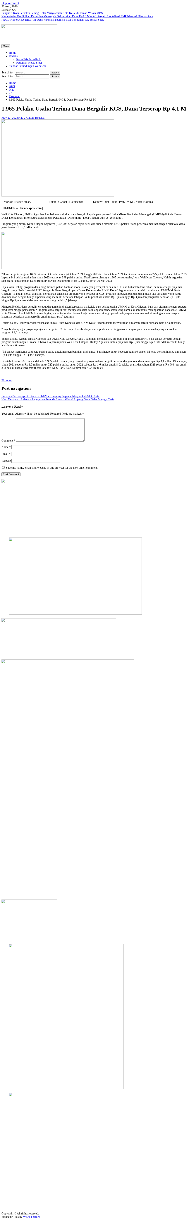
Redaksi (13, 56)
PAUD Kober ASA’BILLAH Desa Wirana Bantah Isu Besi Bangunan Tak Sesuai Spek (52, 19)
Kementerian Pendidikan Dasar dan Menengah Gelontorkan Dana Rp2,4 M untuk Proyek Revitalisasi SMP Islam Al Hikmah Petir (77, 16)
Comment (8, 440)
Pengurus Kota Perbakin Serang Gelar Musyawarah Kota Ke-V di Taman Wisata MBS (52, 13)
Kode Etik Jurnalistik (28, 59)
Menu (6, 46)
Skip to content (10, 3)
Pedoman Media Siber (29, 62)
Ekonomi (6, 380)
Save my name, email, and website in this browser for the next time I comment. (52, 467)
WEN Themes (31, 1216)
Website (6, 460)
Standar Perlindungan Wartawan (28, 66)
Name (6, 447)
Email (6, 453)
